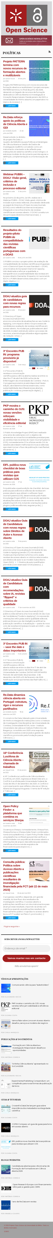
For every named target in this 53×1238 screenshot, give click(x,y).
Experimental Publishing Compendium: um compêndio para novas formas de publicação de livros (32, 1083)
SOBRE (6, 1231)
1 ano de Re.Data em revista (24, 1201)
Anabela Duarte (11, 131)
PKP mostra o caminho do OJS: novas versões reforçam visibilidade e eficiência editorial (30, 1005)
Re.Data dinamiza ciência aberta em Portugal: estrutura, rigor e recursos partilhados (15, 701)
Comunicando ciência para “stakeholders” (30, 985)
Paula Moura (10, 79)
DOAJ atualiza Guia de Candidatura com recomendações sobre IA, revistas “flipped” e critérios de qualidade (15, 592)
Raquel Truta (10, 770)
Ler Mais (12, 106)
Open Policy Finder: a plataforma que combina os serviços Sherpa (13, 813)
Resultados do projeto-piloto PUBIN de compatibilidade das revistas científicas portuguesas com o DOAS (14, 242)
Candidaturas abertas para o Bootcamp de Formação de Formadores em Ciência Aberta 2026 (31, 1168)
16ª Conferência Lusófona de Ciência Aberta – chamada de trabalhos (13, 759)
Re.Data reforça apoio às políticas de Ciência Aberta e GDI (15, 122)
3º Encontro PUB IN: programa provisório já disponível (13, 356)
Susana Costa (10, 191)
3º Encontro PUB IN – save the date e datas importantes (15, 647)
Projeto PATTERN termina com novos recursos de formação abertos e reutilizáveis (15, 68)
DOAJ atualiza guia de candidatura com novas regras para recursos (15, 301)
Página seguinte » (12, 926)
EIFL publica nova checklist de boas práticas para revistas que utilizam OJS (14, 471)
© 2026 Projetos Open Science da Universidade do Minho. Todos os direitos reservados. (26, 1227)
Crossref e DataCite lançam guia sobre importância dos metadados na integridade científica (31, 1108)
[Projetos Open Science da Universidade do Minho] (26, 33)
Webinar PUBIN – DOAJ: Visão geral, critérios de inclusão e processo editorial (15, 181)
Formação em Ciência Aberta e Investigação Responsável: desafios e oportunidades (29, 1047)
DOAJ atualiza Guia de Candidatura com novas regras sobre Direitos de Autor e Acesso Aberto (15, 529)
